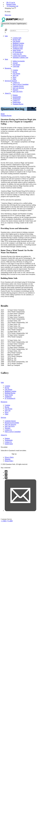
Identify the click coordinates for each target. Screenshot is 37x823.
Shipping (7, 459)
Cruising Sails (17, 38)
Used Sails (16, 66)
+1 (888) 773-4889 (7, 521)
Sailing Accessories (19, 61)
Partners (15, 95)
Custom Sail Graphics (19, 56)
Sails (6, 36)
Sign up (14, 454)
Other (14, 79)
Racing (15, 72)
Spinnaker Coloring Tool (20, 57)
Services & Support (11, 81)
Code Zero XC (17, 54)
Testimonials (16, 98)
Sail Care (15, 75)
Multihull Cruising (18, 43)
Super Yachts (17, 50)
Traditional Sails (18, 48)
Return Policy (9, 461)
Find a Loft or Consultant (20, 84)
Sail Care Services (18, 88)
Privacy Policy (9, 457)
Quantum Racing (18, 104)
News (14, 77)
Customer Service (18, 86)
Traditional (8, 396)
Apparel (15, 63)
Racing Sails (16, 39)
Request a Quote (18, 47)
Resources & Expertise (12, 422)
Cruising (15, 70)
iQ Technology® (18, 52)
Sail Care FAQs (17, 91)
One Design (16, 41)
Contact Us (16, 82)
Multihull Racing (18, 45)
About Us (8, 93)
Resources (8, 68)
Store (6, 59)
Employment (17, 102)
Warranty (15, 90)
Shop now (8, 15)
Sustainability (17, 97)
